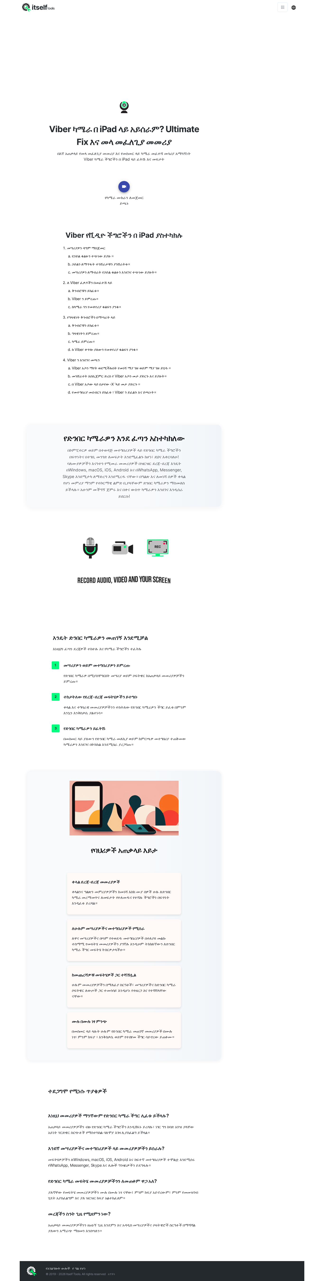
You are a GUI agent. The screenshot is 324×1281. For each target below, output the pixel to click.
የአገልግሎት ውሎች (58, 1268)
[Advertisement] (162, 50)
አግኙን (111, 1274)
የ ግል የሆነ (79, 1268)
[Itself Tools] (124, 566)
